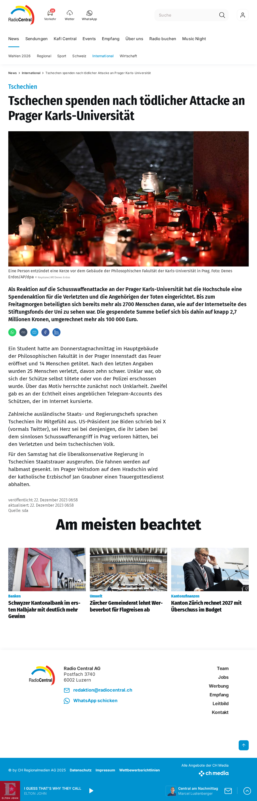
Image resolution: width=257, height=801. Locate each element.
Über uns (134, 38)
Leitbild (221, 703)
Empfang (110, 38)
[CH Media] (205, 772)
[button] (89, 15)
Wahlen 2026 (19, 56)
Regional (44, 56)
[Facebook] (45, 332)
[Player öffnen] (247, 791)
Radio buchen (162, 38)
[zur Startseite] (21, 15)
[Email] (34, 332)
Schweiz (79, 56)
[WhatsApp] (12, 332)
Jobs (223, 677)
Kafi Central (65, 38)
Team (223, 668)
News (13, 38)
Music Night (194, 38)
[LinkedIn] (56, 332)
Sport (62, 56)
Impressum (105, 770)
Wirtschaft (128, 56)
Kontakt (220, 712)
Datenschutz (81, 770)
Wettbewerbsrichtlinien (139, 770)
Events (89, 38)
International (103, 56)
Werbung (219, 686)
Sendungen (36, 38)
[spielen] (91, 791)
